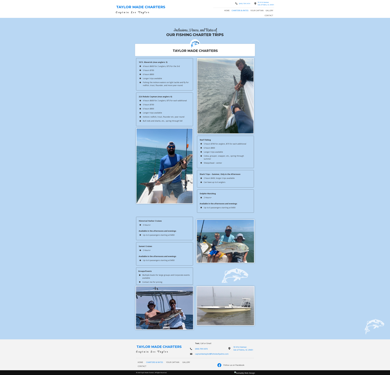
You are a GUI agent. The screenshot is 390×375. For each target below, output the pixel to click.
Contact (142, 366)
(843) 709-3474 (244, 3)
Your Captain (172, 362)
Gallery (186, 362)
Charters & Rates (154, 362)
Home (140, 362)
